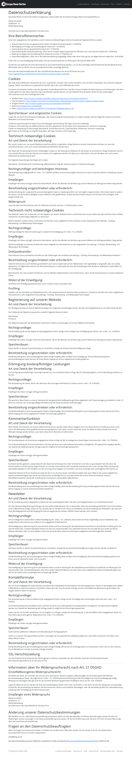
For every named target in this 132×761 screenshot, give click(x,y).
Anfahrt (119, 4)
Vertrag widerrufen (107, 751)
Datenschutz (93, 751)
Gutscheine (104, 4)
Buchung (95, 4)
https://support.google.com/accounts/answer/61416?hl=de (48, 103)
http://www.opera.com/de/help (29, 106)
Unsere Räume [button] (83, 4)
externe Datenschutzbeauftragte (81, 741)
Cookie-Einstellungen (63, 751)
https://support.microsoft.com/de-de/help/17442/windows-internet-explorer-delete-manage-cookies (65, 101)
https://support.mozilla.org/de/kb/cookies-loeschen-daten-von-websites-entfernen (56, 98)
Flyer (113, 4)
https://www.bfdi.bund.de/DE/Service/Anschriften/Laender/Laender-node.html (38, 74)
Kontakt (127, 4)
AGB (85, 751)
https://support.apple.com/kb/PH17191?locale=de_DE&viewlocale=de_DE (45, 108)
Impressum (77, 751)
